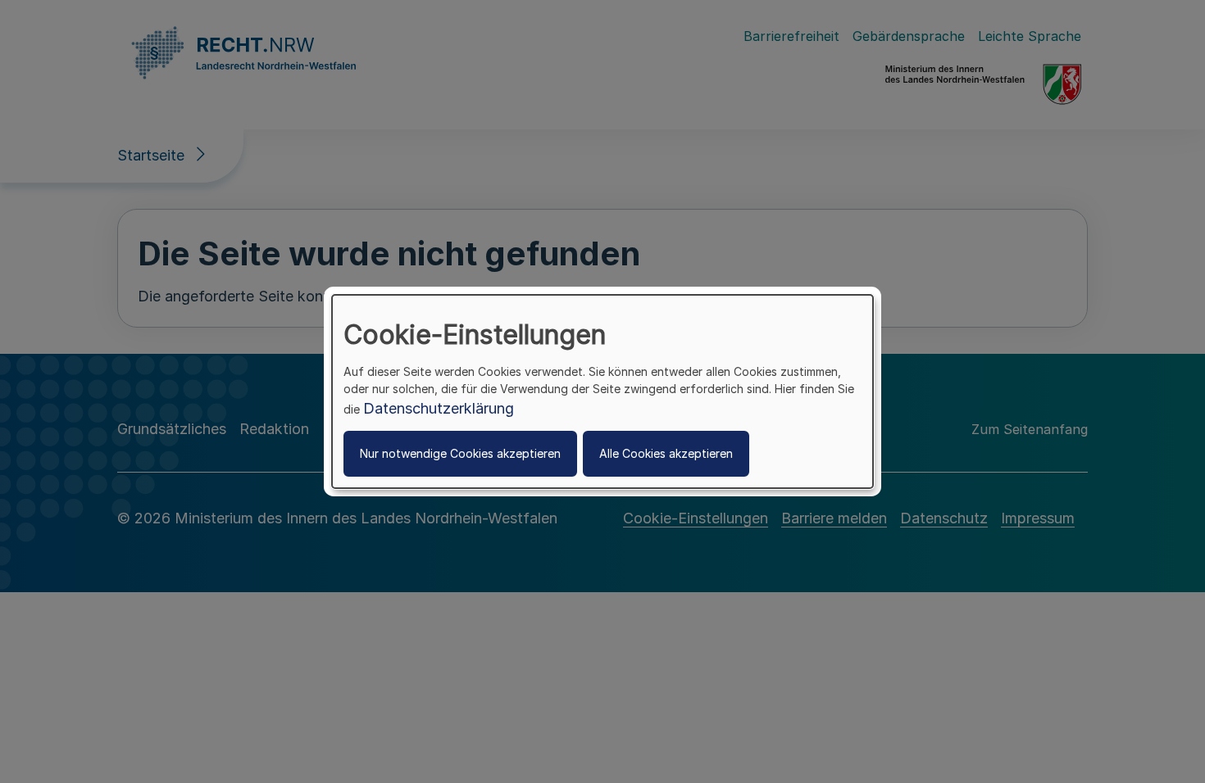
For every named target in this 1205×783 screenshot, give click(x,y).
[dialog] (602, 391)
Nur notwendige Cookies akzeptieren (460, 453)
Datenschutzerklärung (438, 408)
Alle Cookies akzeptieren (666, 453)
